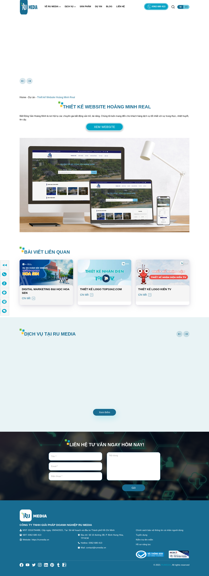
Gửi (134, 488)
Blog (109, 6)
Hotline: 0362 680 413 (91, 543)
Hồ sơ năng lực (143, 544)
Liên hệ (120, 6)
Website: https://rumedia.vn (36, 539)
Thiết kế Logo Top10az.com (101, 289)
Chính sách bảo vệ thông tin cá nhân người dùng (159, 530)
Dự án (98, 6)
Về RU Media (51, 6)
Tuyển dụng (141, 535)
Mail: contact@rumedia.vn (93, 547)
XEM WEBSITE (104, 127)
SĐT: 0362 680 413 (32, 535)
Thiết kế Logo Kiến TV (154, 289)
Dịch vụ (69, 6)
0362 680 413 (158, 6)
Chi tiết (26, 298)
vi (180, 7)
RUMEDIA (166, 565)
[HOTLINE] (4, 274)
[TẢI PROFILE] (4, 301)
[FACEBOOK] (4, 292)
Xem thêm (104, 412)
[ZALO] (4, 283)
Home (23, 97)
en (186, 7)
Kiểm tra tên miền (144, 539)
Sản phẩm (85, 6)
